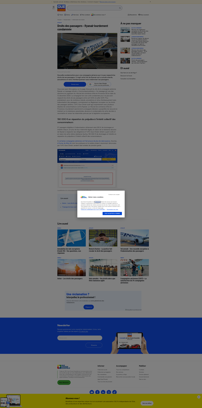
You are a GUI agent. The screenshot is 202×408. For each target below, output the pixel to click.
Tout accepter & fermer (112, 213)
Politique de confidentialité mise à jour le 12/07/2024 (93, 209)
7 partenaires (98, 201)
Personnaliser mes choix (112, 209)
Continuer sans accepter (114, 194)
